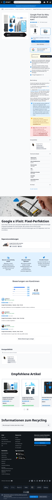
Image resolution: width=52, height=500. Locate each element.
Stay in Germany (40, 44)
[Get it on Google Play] (20, 457)
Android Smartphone (9, 9)
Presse (16, 437)
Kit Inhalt (32, 184)
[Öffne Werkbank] (44, 2)
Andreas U (7, 298)
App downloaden (19, 450)
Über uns (3, 437)
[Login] (50, 2)
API (2, 445)
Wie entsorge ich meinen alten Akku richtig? (13, 425)
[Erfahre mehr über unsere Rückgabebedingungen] (43, 75)
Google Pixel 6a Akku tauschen (16, 243)
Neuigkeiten (18, 439)
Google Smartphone (19, 9)
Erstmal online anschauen (40, 445)
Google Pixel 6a (28, 9)
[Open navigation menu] (1, 2)
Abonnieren (42, 442)
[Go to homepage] (7, 2)
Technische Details (34, 154)
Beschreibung (33, 80)
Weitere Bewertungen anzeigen (26, 339)
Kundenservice (5, 439)
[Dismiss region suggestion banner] (48, 496)
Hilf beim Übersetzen (6, 480)
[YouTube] (40, 481)
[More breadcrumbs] (3, 9)
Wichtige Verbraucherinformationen (7, 468)
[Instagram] (37, 481)
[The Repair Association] (49, 481)
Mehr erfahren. (40, 50)
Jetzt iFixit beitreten (46, 56)
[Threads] (47, 481)
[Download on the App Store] (19, 453)
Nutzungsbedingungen (7, 459)
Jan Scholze (7, 325)
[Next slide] (27, 409)
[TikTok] (29, 481)
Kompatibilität (33, 140)
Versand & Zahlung (6, 465)
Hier (48, 86)
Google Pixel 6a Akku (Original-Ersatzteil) (41, 9)
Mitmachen (17, 441)
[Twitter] (34, 481)
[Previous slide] (24, 409)
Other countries (43, 496)
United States (33, 496)
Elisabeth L (7, 312)
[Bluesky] (44, 481)
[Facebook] (32, 481)
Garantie (3, 463)
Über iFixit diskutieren (6, 441)
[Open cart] (47, 2)
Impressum (4, 455)
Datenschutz (4, 457)
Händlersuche (18, 445)
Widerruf (3, 461)
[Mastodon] (42, 481)
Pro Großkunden (18, 443)
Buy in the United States (40, 41)
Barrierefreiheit (5, 453)
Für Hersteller (18, 447)
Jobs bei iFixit (4, 443)
